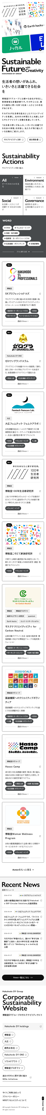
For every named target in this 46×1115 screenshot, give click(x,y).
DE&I (7, 228)
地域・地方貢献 (11, 233)
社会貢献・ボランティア (14, 244)
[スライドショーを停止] (40, 49)
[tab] (11, 185)
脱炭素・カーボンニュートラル (16, 238)
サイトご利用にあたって (12, 1092)
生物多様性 (34, 244)
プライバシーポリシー (11, 1096)
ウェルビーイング (22, 228)
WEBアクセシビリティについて (14, 1100)
